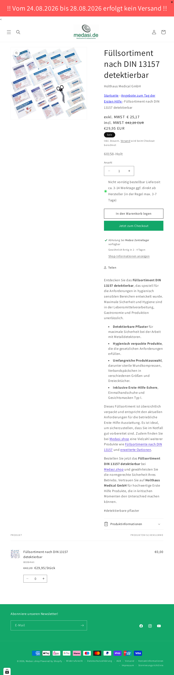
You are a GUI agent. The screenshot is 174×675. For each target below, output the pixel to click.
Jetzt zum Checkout (134, 226)
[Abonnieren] (82, 625)
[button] (9, 32)
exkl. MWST (122, 116)
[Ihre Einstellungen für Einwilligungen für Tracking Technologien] (7, 671)
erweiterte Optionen (135, 449)
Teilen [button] (112, 267)
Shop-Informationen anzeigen (129, 256)
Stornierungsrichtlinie (150, 665)
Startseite (111, 95)
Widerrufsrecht (74, 660)
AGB (118, 660)
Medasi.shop (119, 439)
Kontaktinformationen (150, 660)
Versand (125, 140)
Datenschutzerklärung (99, 660)
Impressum (128, 665)
